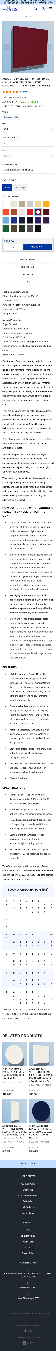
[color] (6, 204)
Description (28, 260)
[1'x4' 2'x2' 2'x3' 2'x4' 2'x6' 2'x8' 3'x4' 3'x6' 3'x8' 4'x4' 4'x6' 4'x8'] (28, 129)
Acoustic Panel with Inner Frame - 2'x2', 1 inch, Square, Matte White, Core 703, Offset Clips (41, 1075)
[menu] (51, 9)
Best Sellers (28, 1201)
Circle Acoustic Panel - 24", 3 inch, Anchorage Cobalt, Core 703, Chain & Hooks (41, 1132)
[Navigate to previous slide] (7, 47)
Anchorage (20, 187)
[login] (43, 9)
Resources (28, 267)
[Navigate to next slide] (49, 47)
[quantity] (7, 247)
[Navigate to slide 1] (28, 68)
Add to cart (38, 247)
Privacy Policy (28, 1253)
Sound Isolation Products (28, 1196)
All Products (28, 1207)
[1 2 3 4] (28, 143)
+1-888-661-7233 (28, 1288)
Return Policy (28, 1242)
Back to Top (28, 1164)
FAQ (28, 282)
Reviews (28, 275)
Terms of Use (28, 1248)
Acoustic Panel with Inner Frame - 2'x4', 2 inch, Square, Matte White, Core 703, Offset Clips (14, 1132)
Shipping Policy (28, 1236)
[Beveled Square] (28, 156)
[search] (36, 9)
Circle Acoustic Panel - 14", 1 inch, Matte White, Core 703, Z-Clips (13, 1073)
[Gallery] (28, 47)
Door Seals (28, 1190)
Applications (28, 1213)
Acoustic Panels (28, 1184)
